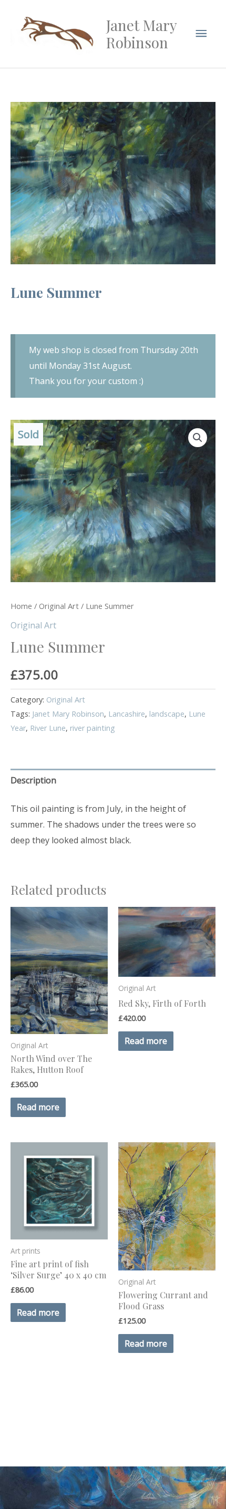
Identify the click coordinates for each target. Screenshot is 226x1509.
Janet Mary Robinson (141, 34)
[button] (197, 437)
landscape (166, 714)
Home (21, 606)
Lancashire (126, 714)
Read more (38, 1107)
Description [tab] (33, 780)
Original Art (59, 606)
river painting (92, 728)
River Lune (48, 728)
